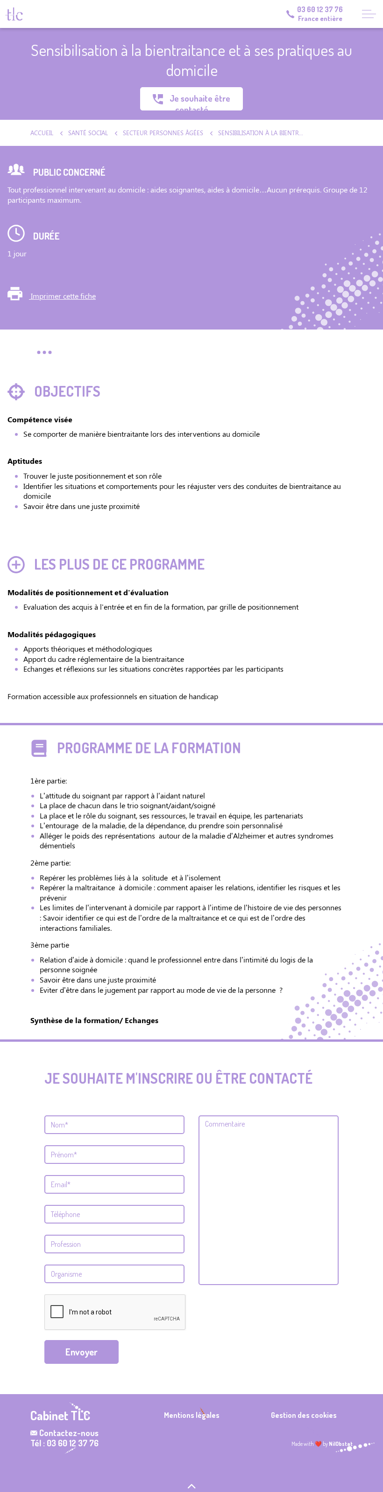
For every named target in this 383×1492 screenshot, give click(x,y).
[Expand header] (369, 14)
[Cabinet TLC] (14, 14)
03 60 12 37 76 (320, 9)
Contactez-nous (69, 1433)
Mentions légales (192, 1415)
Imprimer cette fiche (62, 296)
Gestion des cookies (304, 1415)
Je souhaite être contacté (199, 101)
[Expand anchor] (44, 352)
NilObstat (341, 1443)
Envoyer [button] (81, 1352)
